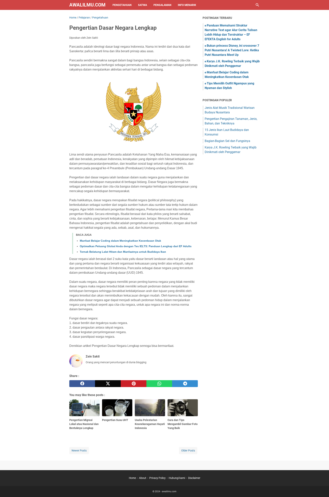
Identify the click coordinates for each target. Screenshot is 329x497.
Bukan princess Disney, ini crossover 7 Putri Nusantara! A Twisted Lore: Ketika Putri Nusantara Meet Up (232, 50)
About (142, 477)
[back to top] (321, 488)
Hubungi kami (177, 477)
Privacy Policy (157, 477)
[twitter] (108, 383)
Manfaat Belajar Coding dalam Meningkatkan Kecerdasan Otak (120, 240)
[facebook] (82, 383)
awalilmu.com (87, 5)
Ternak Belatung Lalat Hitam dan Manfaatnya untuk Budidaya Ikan (123, 251)
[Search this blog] (257, 5)
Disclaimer (194, 477)
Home (132, 477)
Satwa (142, 4)
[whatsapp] (159, 383)
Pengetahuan (122, 4)
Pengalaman (162, 4)
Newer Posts (79, 450)
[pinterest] (133, 383)
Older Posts (188, 450)
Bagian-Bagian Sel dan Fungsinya (227, 141)
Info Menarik (187, 4)
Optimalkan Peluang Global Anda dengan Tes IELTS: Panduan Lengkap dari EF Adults (136, 246)
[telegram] (185, 383)
